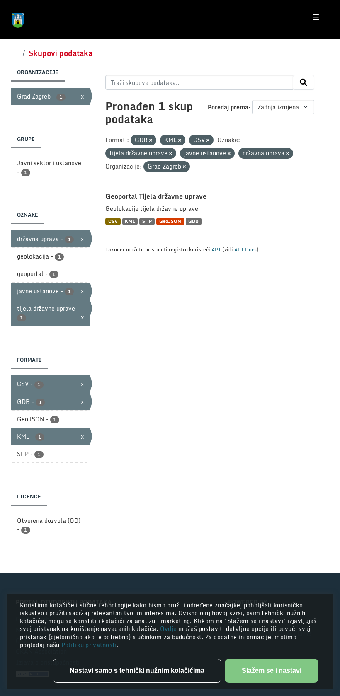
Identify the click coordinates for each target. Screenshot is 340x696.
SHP (147, 221)
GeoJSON (170, 221)
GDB (193, 221)
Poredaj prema (228, 107)
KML (130, 221)
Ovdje (169, 628)
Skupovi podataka (60, 53)
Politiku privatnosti (89, 645)
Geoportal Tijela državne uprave (155, 196)
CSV (113, 221)
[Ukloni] (150, 140)
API (216, 249)
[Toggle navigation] (315, 17)
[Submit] (303, 82)
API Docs (245, 249)
